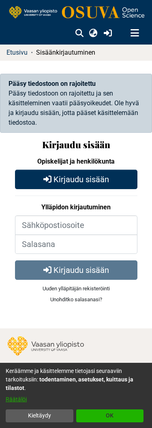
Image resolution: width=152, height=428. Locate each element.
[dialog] (76, 395)
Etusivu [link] (17, 52)
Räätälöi (16, 399)
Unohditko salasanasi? (76, 299)
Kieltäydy (39, 415)
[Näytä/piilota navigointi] (134, 33)
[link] (76, 12)
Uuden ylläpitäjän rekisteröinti (76, 288)
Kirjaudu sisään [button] (80, 179)
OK (109, 415)
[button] (79, 33)
